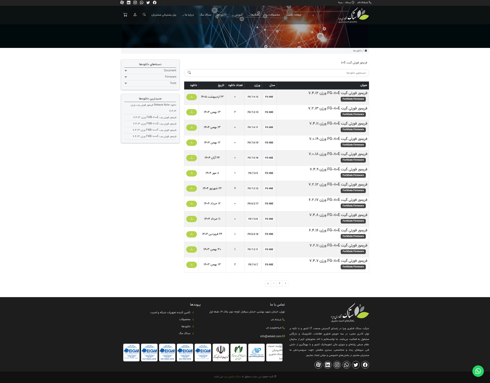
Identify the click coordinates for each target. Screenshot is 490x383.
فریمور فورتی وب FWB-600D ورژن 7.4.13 (154, 124)
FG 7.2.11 (253, 249)
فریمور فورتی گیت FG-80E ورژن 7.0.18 (338, 154)
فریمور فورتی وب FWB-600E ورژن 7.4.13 (154, 117)
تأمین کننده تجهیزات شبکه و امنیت (170, 312)
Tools (173, 83)
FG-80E (269, 96)
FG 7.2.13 (253, 112)
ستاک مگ (205, 15)
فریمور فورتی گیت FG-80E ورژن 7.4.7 (338, 261)
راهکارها (255, 15)
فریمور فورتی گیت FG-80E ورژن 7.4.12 (337, 93)
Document (170, 71)
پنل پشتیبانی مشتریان (163, 15)
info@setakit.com (270, 337)
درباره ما (189, 15)
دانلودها (221, 15)
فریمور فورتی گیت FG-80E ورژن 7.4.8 (338, 215)
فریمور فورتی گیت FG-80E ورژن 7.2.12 (338, 185)
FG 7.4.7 (253, 264)
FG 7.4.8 (253, 219)
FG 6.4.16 (253, 234)
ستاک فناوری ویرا (232, 377)
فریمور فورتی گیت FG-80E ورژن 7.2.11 (338, 245)
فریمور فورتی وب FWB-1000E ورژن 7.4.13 (154, 136)
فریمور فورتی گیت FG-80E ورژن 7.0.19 (338, 139)
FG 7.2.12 (253, 188)
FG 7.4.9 (253, 173)
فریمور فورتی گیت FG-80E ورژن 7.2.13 (337, 108)
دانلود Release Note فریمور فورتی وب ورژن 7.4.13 (153, 108)
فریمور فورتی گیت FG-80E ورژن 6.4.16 (338, 230)
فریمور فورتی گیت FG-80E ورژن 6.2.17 (338, 200)
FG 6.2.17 (253, 203)
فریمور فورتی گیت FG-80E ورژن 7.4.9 (338, 169)
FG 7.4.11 (253, 127)
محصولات (274, 15)
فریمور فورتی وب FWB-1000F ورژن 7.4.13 (154, 130)
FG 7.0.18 (253, 157)
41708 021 (362, 3)
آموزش (238, 15)
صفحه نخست (293, 15)
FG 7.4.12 (253, 96)
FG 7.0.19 (253, 142)
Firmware (170, 77)
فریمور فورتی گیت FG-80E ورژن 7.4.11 (338, 124)
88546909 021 (273, 328)
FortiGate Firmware (353, 99)
